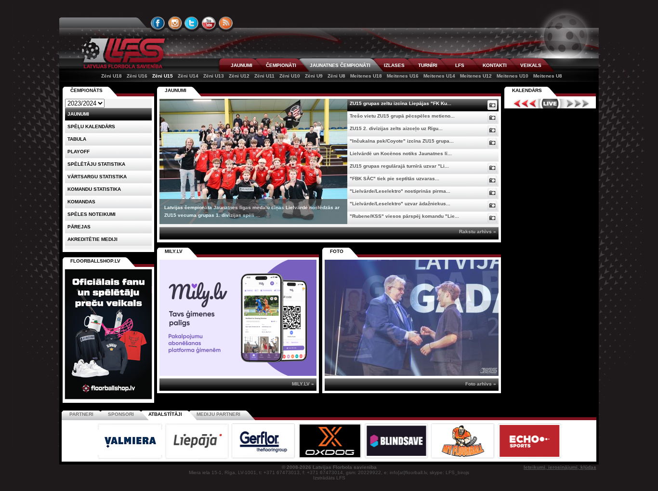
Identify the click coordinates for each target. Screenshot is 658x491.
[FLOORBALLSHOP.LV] (108, 399)
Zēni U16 (137, 76)
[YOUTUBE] (208, 23)
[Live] (550, 103)
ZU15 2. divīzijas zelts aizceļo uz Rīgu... (396, 128)
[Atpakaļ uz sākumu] (122, 53)
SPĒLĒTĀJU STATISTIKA (96, 164)
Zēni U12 (239, 76)
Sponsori (121, 414)
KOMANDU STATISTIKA (94, 189)
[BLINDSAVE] (397, 457)
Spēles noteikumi (91, 214)
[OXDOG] (330, 457)
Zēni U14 (188, 76)
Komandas (81, 201)
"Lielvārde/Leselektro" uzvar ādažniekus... (400, 203)
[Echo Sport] (529, 457)
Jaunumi (175, 90)
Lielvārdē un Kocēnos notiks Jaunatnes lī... (401, 153)
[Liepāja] (197, 457)
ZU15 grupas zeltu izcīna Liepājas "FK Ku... (400, 103)
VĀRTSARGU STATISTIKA (97, 176)
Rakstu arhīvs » (477, 231)
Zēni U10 (289, 76)
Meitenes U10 (512, 76)
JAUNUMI (241, 65)
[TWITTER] (191, 23)
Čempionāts (86, 90)
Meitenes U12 (476, 76)
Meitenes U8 (547, 76)
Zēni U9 (314, 76)
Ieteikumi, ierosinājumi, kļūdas (560, 467)
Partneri (81, 414)
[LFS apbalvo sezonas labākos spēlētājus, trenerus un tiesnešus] (412, 318)
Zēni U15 (162, 76)
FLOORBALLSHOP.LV (95, 261)
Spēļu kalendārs (91, 126)
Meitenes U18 (366, 76)
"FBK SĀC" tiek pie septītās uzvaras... (394, 178)
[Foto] (492, 105)
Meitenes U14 (439, 76)
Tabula (76, 139)
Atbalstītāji (165, 414)
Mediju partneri (218, 414)
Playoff (78, 151)
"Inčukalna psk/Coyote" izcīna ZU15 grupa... (402, 141)
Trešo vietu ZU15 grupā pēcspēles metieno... (402, 116)
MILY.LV (174, 251)
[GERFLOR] (264, 457)
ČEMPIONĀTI (281, 65)
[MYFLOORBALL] (463, 457)
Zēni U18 (111, 76)
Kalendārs (527, 90)
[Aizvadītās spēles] (522, 103)
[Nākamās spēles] (577, 103)
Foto (336, 251)
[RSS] (226, 23)
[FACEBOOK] (158, 23)
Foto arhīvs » (480, 383)
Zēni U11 (264, 76)
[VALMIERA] (130, 457)
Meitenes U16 (403, 76)
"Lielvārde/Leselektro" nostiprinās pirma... (400, 191)
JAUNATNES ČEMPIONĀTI (340, 65)
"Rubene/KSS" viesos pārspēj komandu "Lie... (404, 216)
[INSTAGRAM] (175, 23)
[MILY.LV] (237, 374)
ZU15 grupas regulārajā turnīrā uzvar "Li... (399, 166)
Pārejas (79, 226)
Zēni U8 (336, 76)
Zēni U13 (213, 76)
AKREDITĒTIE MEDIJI (92, 239)
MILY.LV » (303, 383)
